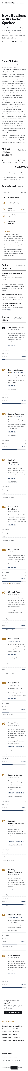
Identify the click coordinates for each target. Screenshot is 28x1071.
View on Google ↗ (12, 389)
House (13, 50)
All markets (13, 1057)
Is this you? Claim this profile (15, 750)
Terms (10, 1064)
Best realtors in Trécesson (11, 1037)
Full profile (11, 746)
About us (5, 1057)
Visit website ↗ (12, 345)
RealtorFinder (8, 3)
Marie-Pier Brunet (13, 197)
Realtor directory (7, 1060)
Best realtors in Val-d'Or (10, 1029)
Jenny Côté (13, 723)
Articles (17, 1060)
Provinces (21, 3)
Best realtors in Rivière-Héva (12, 1026)
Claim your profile (13, 1012)
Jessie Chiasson (14, 775)
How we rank (5, 44)
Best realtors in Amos (9, 1034)
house (8, 309)
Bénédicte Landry (13, 203)
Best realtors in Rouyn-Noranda (13, 1040)
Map (14, 1067)
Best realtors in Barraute (10, 1032)
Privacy (4, 1064)
